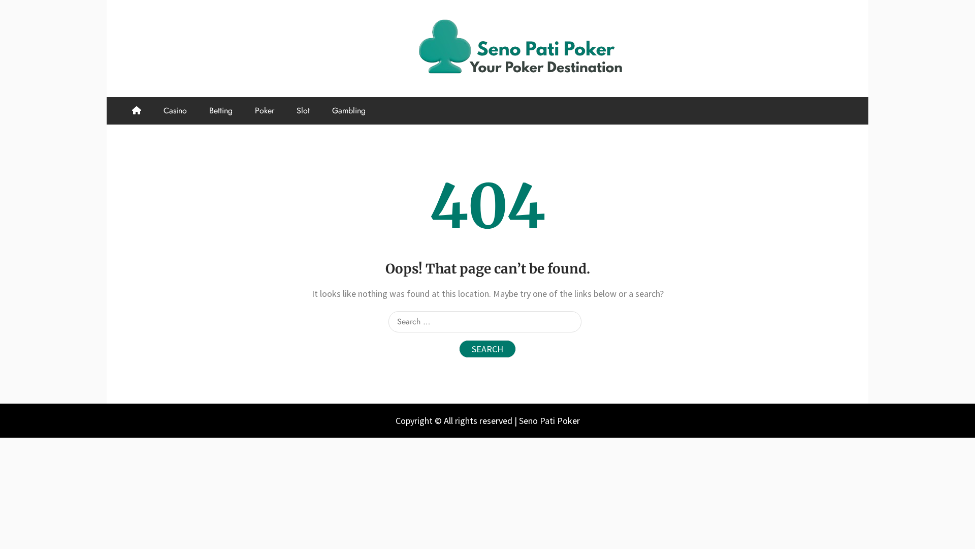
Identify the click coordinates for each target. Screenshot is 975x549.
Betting (221, 110)
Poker (264, 110)
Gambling (349, 110)
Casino (175, 110)
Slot (303, 110)
